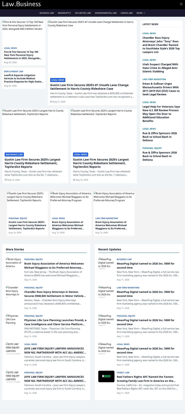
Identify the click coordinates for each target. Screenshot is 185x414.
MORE (140, 13)
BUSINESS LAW (47, 13)
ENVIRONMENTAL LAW (106, 13)
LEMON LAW (127, 13)
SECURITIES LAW (83, 13)
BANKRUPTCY (64, 13)
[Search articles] (181, 4)
